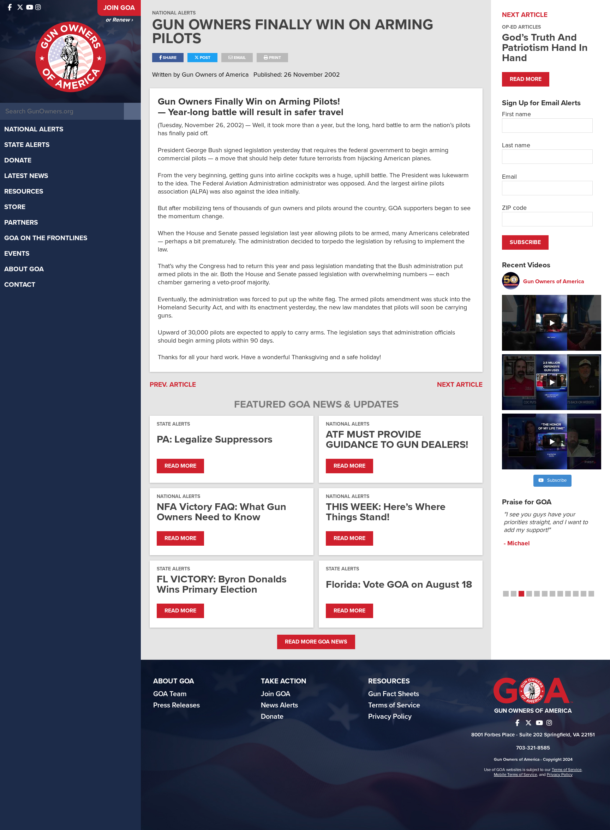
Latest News (26, 176)
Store (14, 207)
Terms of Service (394, 705)
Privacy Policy (390, 716)
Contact (19, 285)
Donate (17, 160)
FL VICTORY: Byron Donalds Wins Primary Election (222, 584)
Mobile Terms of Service (515, 774)
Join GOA (119, 8)
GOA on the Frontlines (45, 238)
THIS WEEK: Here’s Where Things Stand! (385, 512)
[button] (506, 594)
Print (274, 57)
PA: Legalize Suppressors (215, 439)
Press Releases (176, 705)
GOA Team (170, 694)
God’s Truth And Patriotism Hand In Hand (545, 47)
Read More (180, 465)
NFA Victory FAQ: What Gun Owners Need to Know (221, 512)
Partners (21, 222)
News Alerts (279, 705)
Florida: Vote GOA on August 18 (399, 584)
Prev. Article (173, 385)
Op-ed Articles (521, 27)
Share (169, 57)
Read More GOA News (316, 641)
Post (204, 57)
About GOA (24, 269)
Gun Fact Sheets (393, 694)
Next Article (460, 385)
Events (16, 253)
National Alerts (33, 129)
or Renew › (119, 20)
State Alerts (26, 145)
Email (239, 57)
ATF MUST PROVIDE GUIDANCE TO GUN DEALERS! (397, 439)
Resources (23, 191)
